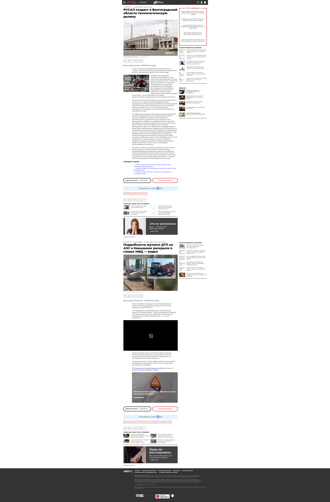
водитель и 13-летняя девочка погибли (150, 368)
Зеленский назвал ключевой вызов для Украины (195, 108)
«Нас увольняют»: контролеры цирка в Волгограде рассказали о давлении (193, 40)
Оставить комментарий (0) (165, 180)
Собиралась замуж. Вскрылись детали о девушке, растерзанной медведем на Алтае (195, 263)
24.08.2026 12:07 (127, 242)
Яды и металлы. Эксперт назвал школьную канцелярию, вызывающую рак (194, 246)
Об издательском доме (164, 470)
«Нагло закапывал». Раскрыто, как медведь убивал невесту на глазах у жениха (196, 258)
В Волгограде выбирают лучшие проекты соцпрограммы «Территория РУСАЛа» (166, 213)
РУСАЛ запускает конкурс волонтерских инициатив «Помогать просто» (165, 207)
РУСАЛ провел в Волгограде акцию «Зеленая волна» (138, 206)
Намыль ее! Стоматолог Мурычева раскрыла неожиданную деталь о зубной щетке (195, 252)
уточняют (166, 316)
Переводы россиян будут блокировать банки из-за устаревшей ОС (193, 91)
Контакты (137, 470)
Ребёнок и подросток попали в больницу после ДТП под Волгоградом (166, 441)
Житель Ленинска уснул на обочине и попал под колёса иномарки (154, 393)
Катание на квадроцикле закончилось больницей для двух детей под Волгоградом (140, 436)
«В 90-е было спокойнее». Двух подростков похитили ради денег (195, 67)
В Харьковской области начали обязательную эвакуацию (194, 102)
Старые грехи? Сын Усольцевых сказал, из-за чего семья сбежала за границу (196, 269)
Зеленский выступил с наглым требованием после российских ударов (194, 97)
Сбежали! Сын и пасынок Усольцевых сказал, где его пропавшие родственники (196, 80)
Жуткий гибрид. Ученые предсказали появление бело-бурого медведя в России (196, 51)
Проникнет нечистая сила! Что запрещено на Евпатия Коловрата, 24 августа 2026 (193, 27)
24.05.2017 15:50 (127, 7)
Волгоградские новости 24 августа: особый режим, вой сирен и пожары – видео (193, 13)
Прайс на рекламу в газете (149, 470)
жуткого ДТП (148, 305)
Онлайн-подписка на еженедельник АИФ (146, 472)
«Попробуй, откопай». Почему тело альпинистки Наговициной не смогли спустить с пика (195, 63)
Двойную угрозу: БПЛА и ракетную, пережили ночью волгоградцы (193, 19)
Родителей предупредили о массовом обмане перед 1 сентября (195, 113)
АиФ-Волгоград (143, 56)
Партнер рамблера (149, 495)
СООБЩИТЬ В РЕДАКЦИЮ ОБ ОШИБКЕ (168, 472)
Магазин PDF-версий (187, 470)
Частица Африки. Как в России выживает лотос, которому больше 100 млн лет (195, 74)
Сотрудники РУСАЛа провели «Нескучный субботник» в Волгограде (139, 213)
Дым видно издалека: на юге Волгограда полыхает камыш (193, 33)
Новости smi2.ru (129, 237)
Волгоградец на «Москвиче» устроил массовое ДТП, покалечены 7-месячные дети (166, 436)
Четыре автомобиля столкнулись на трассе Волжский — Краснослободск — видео (140, 441)
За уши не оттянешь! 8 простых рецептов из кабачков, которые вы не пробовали (196, 275)
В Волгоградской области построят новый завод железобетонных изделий (152, 165)
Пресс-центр (176, 470)
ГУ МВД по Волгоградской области (133, 292)
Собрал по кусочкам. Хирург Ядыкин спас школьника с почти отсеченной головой (196, 57)
